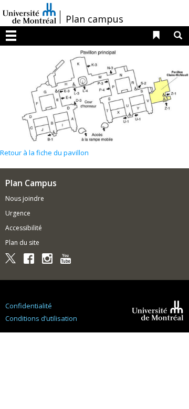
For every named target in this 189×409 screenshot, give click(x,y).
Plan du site (22, 242)
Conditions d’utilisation (41, 318)
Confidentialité (28, 305)
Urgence (17, 213)
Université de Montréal (29, 13)
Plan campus (94, 19)
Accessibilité (23, 227)
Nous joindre (24, 198)
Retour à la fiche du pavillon (44, 152)
